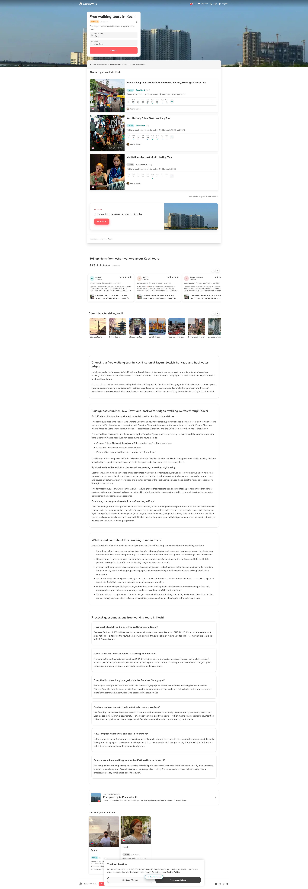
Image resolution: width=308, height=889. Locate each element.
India (102, 239)
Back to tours (155, 877)
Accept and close (178, 880)
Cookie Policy (173, 872)
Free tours (93, 239)
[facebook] (216, 884)
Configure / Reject (130, 880)
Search (113, 50)
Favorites (204, 4)
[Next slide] (217, 270)
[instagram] (219, 884)
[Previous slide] (213, 270)
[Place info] (137, 22)
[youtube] (227, 884)
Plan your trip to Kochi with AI (120, 797)
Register (225, 4)
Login (215, 4)
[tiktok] (223, 884)
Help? (102, 884)
